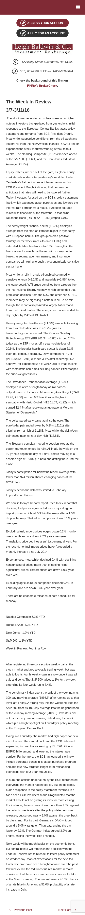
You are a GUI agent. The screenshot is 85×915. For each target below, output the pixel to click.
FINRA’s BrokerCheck (42, 85)
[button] (78, 7)
